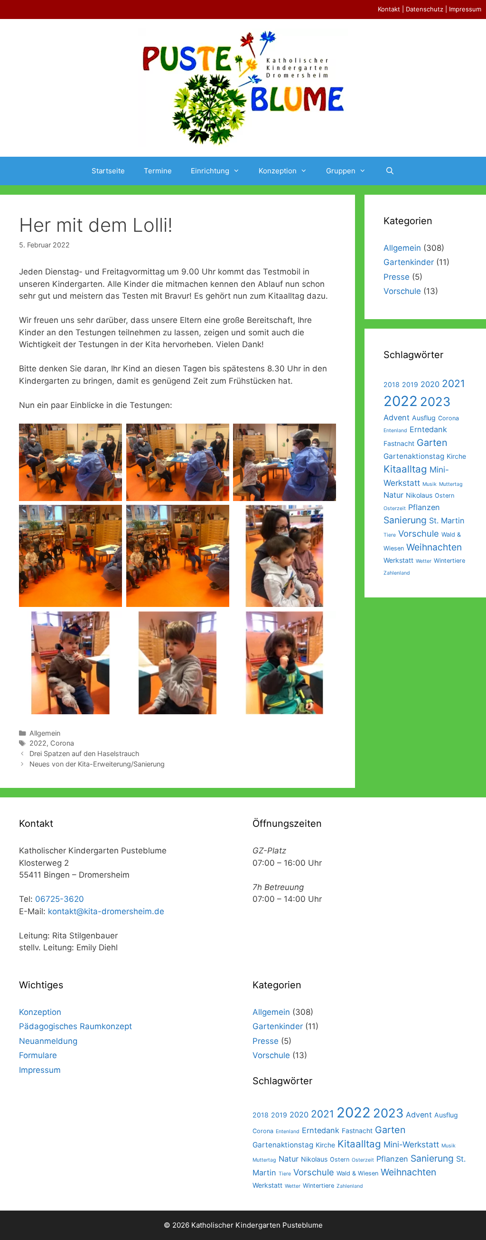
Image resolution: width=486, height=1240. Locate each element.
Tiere (389, 535)
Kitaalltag (405, 469)
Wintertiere (449, 560)
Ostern (444, 495)
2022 (38, 743)
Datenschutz (424, 9)
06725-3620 (59, 899)
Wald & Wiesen (357, 1173)
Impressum (465, 9)
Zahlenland (396, 573)
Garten (432, 442)
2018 (391, 384)
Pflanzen (424, 507)
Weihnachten (434, 547)
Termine (158, 170)
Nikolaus (419, 495)
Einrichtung (210, 170)
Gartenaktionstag (413, 456)
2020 (430, 384)
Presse (396, 277)
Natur (393, 495)
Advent (396, 417)
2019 (410, 384)
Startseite (108, 170)
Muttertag (451, 484)
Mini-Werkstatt (411, 1144)
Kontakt (389, 9)
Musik (429, 484)
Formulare (38, 1055)
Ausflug (424, 418)
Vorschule (402, 291)
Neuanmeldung (48, 1041)
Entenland (395, 430)
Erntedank (428, 429)
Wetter (423, 561)
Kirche (456, 456)
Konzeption (278, 170)
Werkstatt (398, 560)
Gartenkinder (408, 262)
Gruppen (340, 170)
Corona (62, 743)
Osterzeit (394, 508)
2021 (453, 383)
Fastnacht (398, 443)
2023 (435, 401)
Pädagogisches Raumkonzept (75, 1026)
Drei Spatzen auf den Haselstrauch (84, 753)
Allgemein (44, 733)
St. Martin (447, 520)
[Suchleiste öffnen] (389, 171)
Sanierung (405, 520)
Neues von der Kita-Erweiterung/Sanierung (97, 764)
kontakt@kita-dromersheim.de (106, 911)
